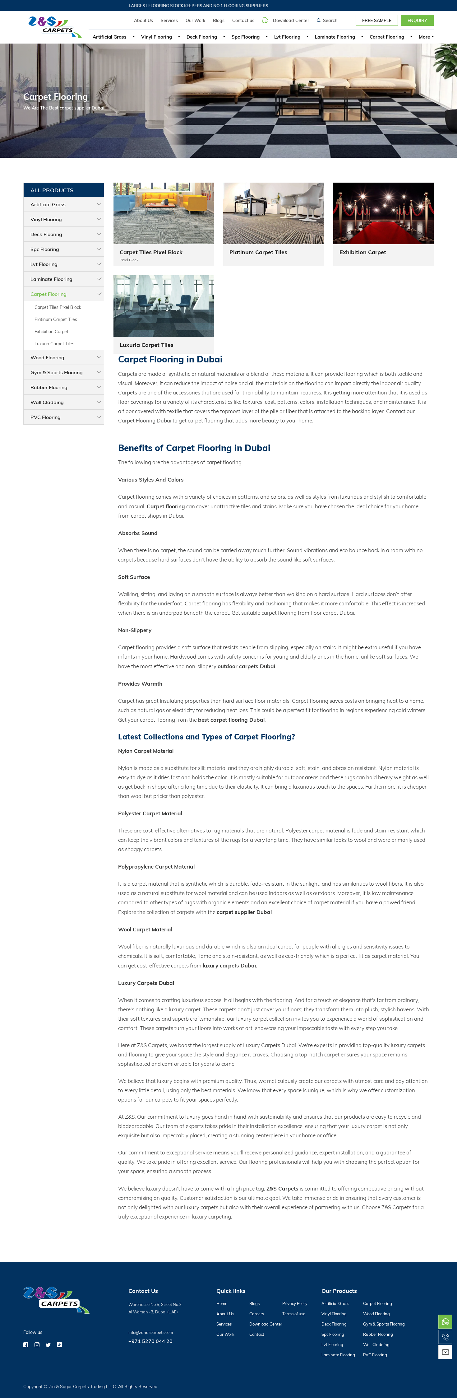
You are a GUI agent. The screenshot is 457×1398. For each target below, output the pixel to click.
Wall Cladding (47, 402)
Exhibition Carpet (51, 331)
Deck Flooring (202, 37)
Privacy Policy (294, 1303)
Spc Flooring (246, 37)
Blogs (218, 20)
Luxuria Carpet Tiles (54, 344)
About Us (143, 20)
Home (221, 1303)
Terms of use (293, 1313)
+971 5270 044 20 (150, 1341)
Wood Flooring (47, 357)
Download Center (291, 20)
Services (169, 20)
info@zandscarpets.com (150, 1332)
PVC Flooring (45, 417)
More (424, 37)
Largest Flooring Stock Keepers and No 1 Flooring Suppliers (182, 5)
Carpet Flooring (387, 37)
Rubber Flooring (48, 387)
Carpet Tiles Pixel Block (58, 307)
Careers (256, 1313)
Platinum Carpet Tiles (56, 319)
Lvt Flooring (287, 37)
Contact (256, 1334)
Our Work (195, 20)
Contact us (243, 20)
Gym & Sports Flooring (56, 372)
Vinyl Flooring (156, 37)
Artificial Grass (110, 37)
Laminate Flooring (335, 37)
